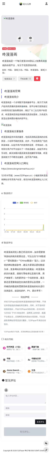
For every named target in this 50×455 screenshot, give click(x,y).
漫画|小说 (11, 49)
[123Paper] (25, 4)
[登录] (46, 4)
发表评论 (40, 422)
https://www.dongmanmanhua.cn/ (17, 168)
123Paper (20, 450)
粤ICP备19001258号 (32, 450)
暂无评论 (10, 380)
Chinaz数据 (25, 260)
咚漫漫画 (34, 70)
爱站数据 (12, 260)
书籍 (4, 49)
